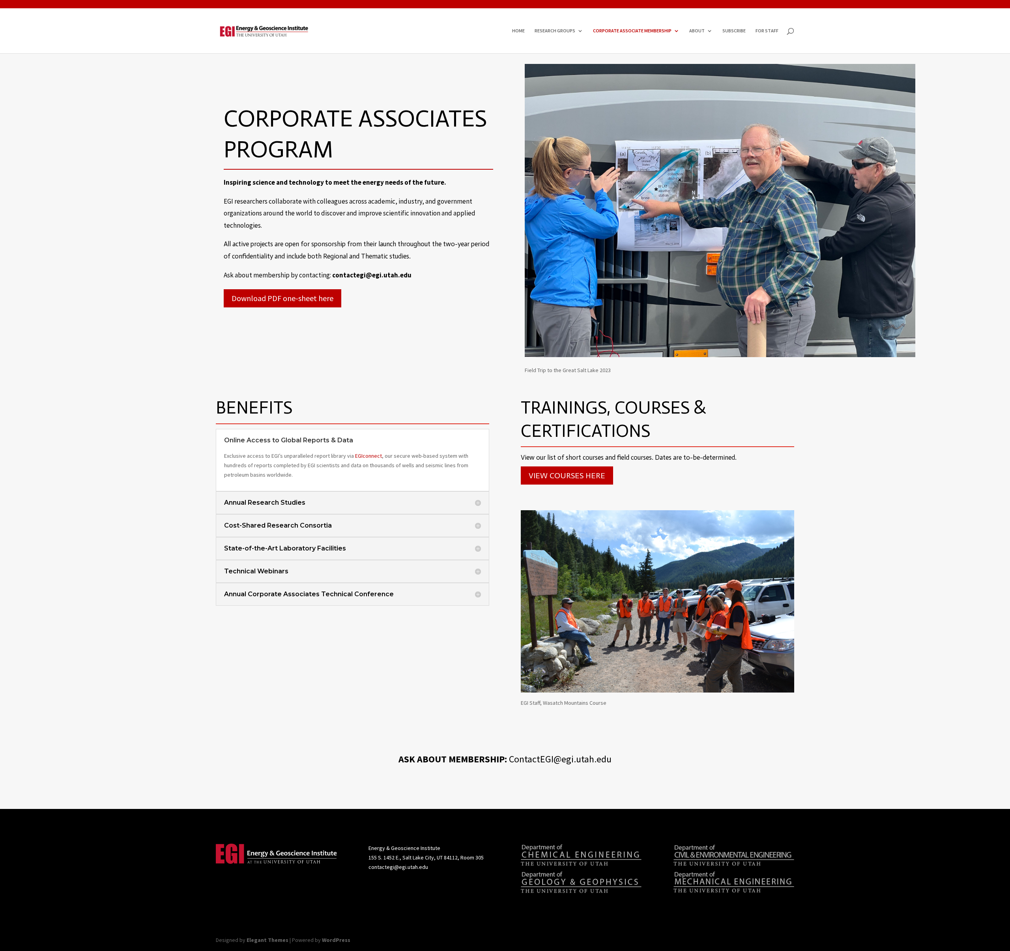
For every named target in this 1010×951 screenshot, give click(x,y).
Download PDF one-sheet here (282, 298)
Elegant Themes (267, 940)
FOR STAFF (767, 31)
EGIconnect (368, 455)
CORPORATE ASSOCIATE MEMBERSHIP (632, 31)
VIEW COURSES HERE (567, 475)
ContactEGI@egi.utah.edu (560, 759)
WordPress (336, 940)
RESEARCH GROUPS (555, 31)
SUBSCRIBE (734, 31)
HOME (518, 31)
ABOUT (697, 31)
